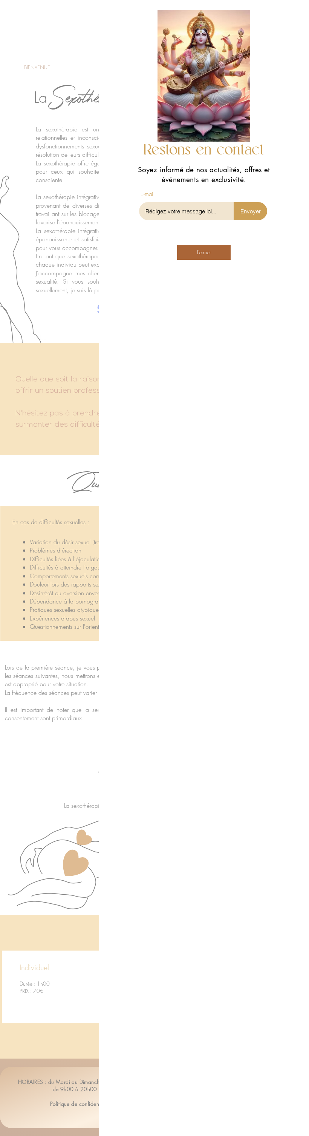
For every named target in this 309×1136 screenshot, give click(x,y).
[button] (291, 16)
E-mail (147, 194)
